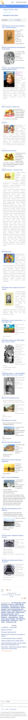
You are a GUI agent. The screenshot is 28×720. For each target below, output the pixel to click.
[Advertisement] (7, 676)
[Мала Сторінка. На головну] (2, 3)
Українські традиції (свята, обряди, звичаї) (12, 640)
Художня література (6, 629)
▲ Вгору (3, 6)
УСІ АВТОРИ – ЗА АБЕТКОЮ (9, 627)
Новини (6, 709)
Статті (2, 709)
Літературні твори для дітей (8, 632)
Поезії (8, 701)
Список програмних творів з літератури (11, 638)
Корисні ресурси (13, 709)
